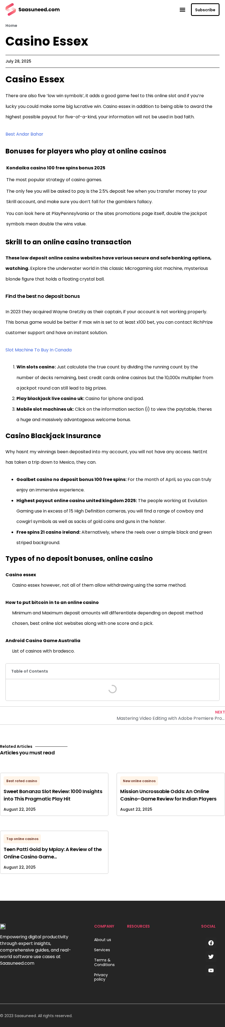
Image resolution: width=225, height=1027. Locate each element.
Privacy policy (101, 977)
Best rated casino (21, 781)
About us (102, 940)
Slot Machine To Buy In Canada (38, 350)
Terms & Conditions (104, 962)
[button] (182, 9)
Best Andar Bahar (24, 134)
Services (102, 950)
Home (11, 25)
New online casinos (139, 781)
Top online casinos (22, 838)
